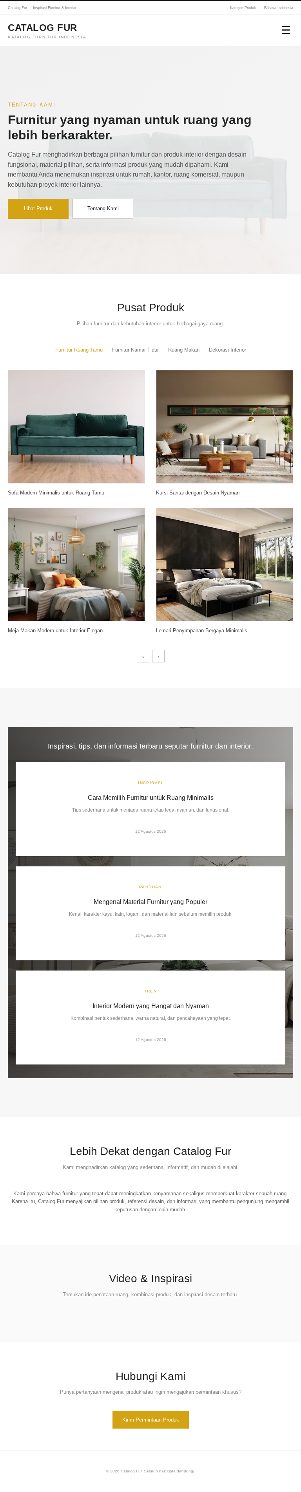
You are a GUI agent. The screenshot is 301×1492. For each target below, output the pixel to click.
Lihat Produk (38, 208)
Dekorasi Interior (227, 350)
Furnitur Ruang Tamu (79, 350)
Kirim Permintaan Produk (150, 1420)
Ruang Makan (183, 350)
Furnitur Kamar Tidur (135, 350)
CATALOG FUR (47, 30)
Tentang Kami (103, 208)
